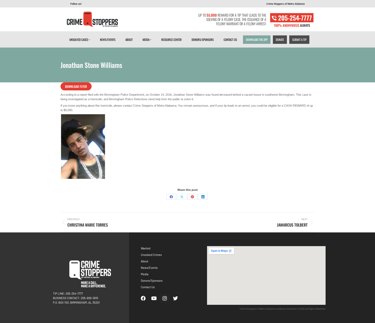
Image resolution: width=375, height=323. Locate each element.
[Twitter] (175, 298)
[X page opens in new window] (105, 3)
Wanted (145, 248)
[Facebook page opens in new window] (88, 3)
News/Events (149, 267)
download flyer (76, 86)
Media (144, 274)
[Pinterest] (192, 197)
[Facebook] (171, 197)
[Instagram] (165, 298)
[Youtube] (154, 298)
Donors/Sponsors (151, 280)
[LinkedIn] (203, 197)
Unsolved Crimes (151, 254)
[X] (182, 197)
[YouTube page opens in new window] (93, 3)
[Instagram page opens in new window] (99, 3)
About (144, 261)
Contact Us (148, 287)
